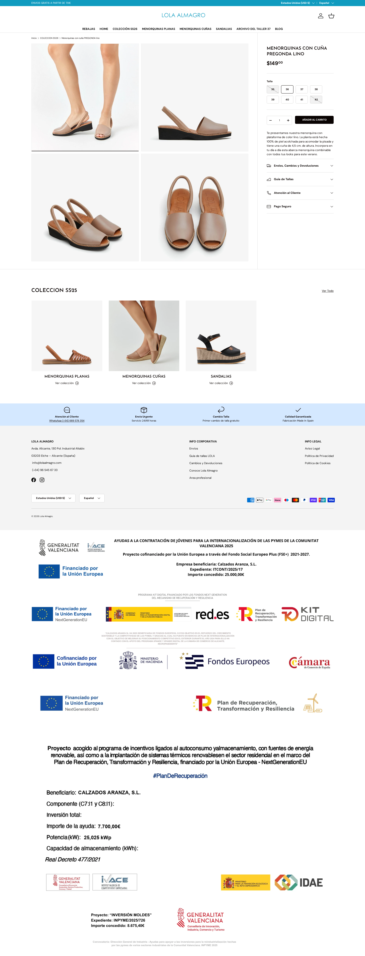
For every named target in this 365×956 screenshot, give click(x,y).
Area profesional (200, 478)
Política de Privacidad (319, 456)
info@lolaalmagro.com (46, 463)
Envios (193, 448)
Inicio (34, 38)
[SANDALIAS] (221, 336)
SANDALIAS (224, 29)
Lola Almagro (46, 516)
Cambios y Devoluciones (205, 463)
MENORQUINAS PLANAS (158, 29)
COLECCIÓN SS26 (125, 29)
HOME (104, 29)
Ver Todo (328, 291)
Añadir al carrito (314, 119)
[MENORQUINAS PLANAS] (67, 336)
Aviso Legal (312, 448)
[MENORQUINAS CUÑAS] (144, 336)
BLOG (279, 29)
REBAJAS (88, 29)
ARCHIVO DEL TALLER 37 (253, 29)
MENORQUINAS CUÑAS (195, 29)
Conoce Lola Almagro (203, 470)
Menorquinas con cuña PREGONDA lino (81, 38)
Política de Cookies (318, 463)
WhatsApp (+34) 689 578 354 (66, 420)
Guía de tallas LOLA (202, 456)
